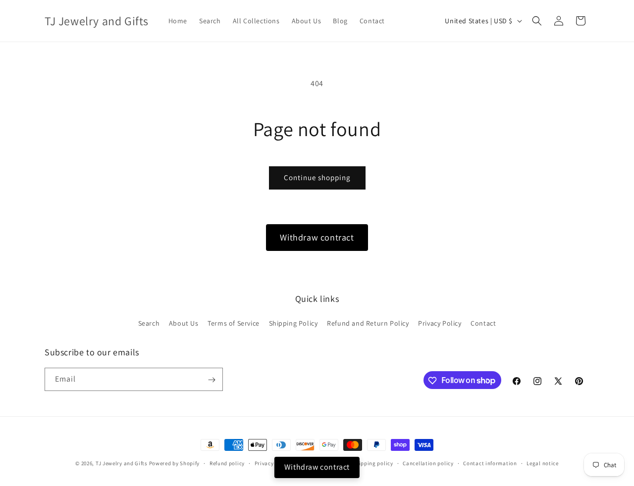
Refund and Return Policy (368, 322)
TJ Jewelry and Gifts (122, 463)
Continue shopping (317, 177)
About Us (184, 322)
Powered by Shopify (174, 463)
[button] (537, 21)
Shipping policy (372, 462)
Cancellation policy (428, 462)
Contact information (490, 462)
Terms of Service (234, 322)
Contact (483, 322)
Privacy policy (273, 462)
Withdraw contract (317, 237)
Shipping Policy (293, 322)
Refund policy (227, 462)
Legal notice (542, 462)
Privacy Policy (439, 322)
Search (149, 322)
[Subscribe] (211, 379)
